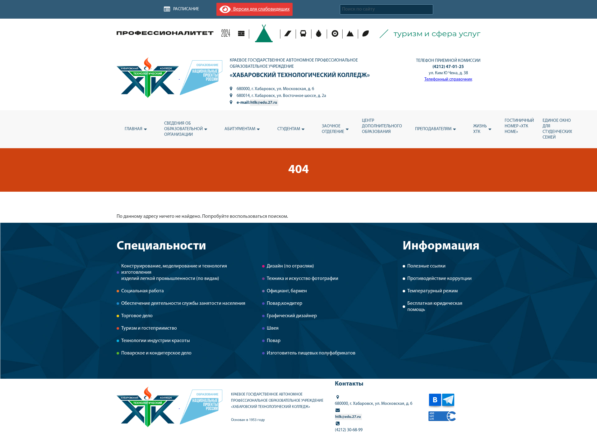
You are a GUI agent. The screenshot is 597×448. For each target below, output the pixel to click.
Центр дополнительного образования (382, 126)
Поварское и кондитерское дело (156, 353)
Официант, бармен (287, 291)
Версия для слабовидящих (260, 9)
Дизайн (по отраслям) (290, 266)
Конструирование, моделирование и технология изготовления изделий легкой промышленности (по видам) (174, 272)
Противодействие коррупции (439, 278)
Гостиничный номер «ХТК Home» (519, 126)
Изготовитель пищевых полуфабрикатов (311, 353)
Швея (273, 328)
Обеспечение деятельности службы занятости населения (183, 303)
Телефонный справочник (448, 79)
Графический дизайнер (292, 315)
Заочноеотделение (333, 129)
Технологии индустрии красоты (155, 340)
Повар (273, 340)
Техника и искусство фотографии (302, 278)
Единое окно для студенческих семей (557, 129)
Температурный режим (432, 291)
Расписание (186, 9)
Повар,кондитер (284, 303)
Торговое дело (137, 315)
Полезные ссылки (426, 266)
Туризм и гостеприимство (149, 328)
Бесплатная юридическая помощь (434, 306)
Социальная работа (142, 291)
